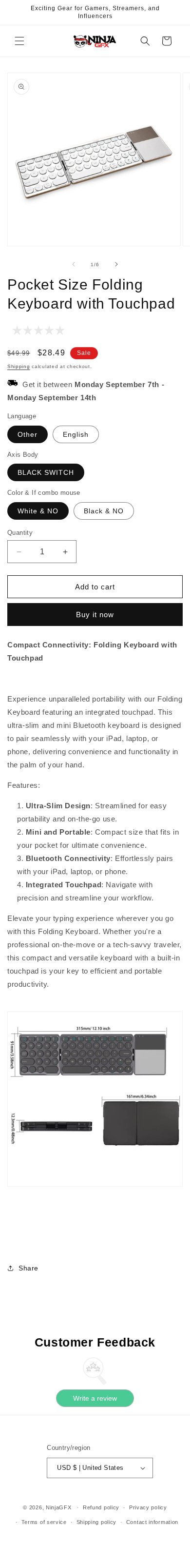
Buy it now (95, 614)
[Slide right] (116, 264)
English (76, 434)
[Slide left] (73, 264)
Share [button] (28, 1268)
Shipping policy (96, 1522)
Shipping (18, 366)
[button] (19, 41)
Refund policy (101, 1507)
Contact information (152, 1522)
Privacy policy (148, 1507)
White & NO (38, 511)
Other (28, 434)
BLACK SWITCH (46, 472)
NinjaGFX (59, 1507)
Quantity (20, 532)
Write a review (95, 1398)
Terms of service (44, 1522)
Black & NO (104, 511)
